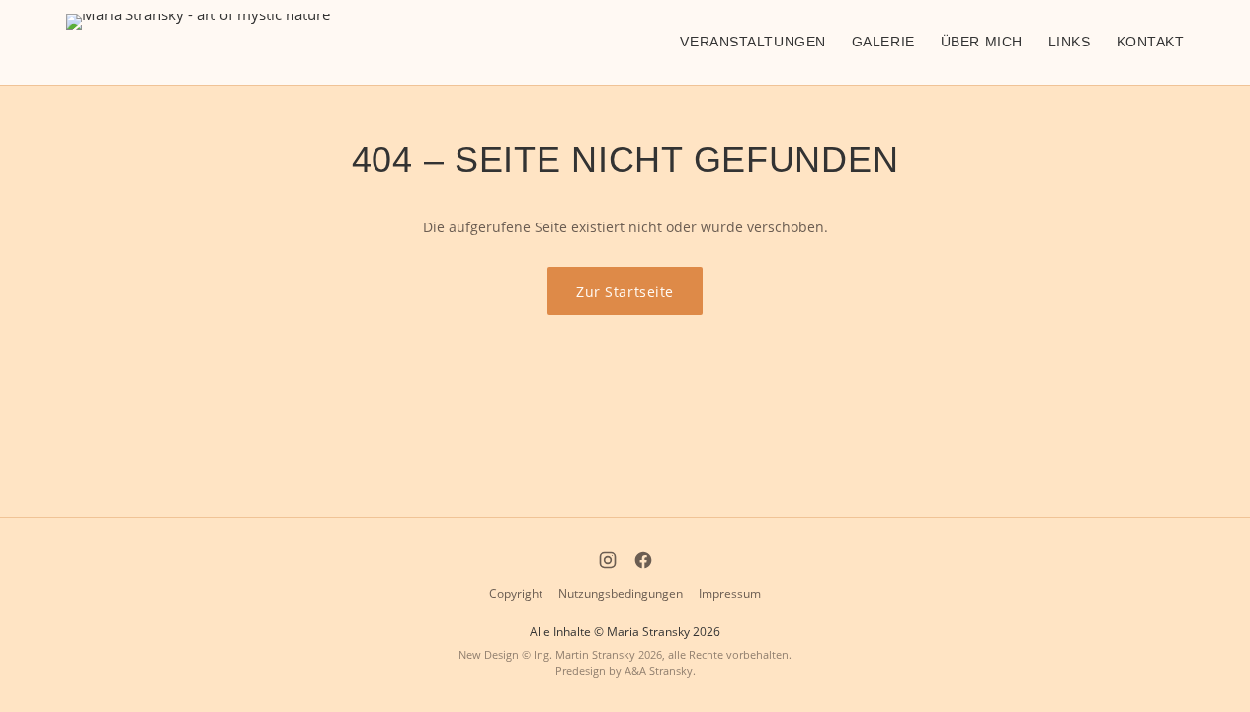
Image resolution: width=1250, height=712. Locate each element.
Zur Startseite (625, 291)
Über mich (982, 41)
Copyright (515, 593)
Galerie (883, 41)
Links (1069, 41)
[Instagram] (608, 560)
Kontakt (1151, 41)
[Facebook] (643, 560)
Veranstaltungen (752, 41)
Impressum (730, 593)
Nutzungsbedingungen (620, 593)
